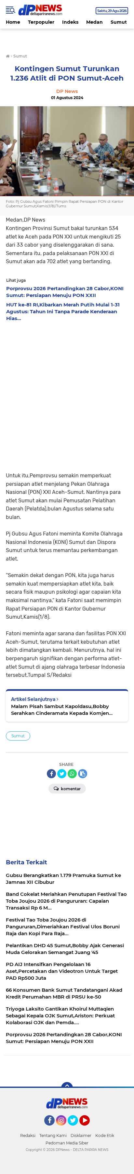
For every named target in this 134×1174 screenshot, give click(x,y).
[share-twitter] (61, 773)
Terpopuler (41, 22)
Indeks (70, 22)
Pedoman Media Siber (67, 1143)
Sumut (119, 22)
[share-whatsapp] (72, 773)
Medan (94, 22)
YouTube (89, 1128)
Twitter (76, 1128)
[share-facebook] (51, 773)
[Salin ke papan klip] (82, 773)
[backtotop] (67, 1088)
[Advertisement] (67, 395)
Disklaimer (81, 1135)
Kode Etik (104, 1135)
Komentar (70, 788)
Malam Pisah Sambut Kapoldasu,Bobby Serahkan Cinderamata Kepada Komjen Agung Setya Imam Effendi (60, 709)
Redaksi (27, 1135)
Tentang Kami (53, 1135)
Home (13, 22)
